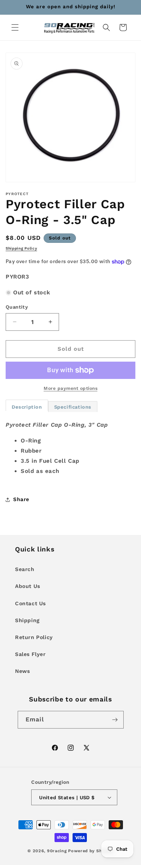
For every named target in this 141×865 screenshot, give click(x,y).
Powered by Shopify (91, 850)
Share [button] (21, 499)
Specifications (72, 407)
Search (25, 569)
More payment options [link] (70, 388)
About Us (27, 586)
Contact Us (30, 603)
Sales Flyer (30, 654)
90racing (57, 850)
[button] (15, 27)
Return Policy (34, 637)
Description (27, 407)
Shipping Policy (21, 248)
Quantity (17, 307)
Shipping (27, 620)
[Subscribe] (115, 720)
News (22, 671)
